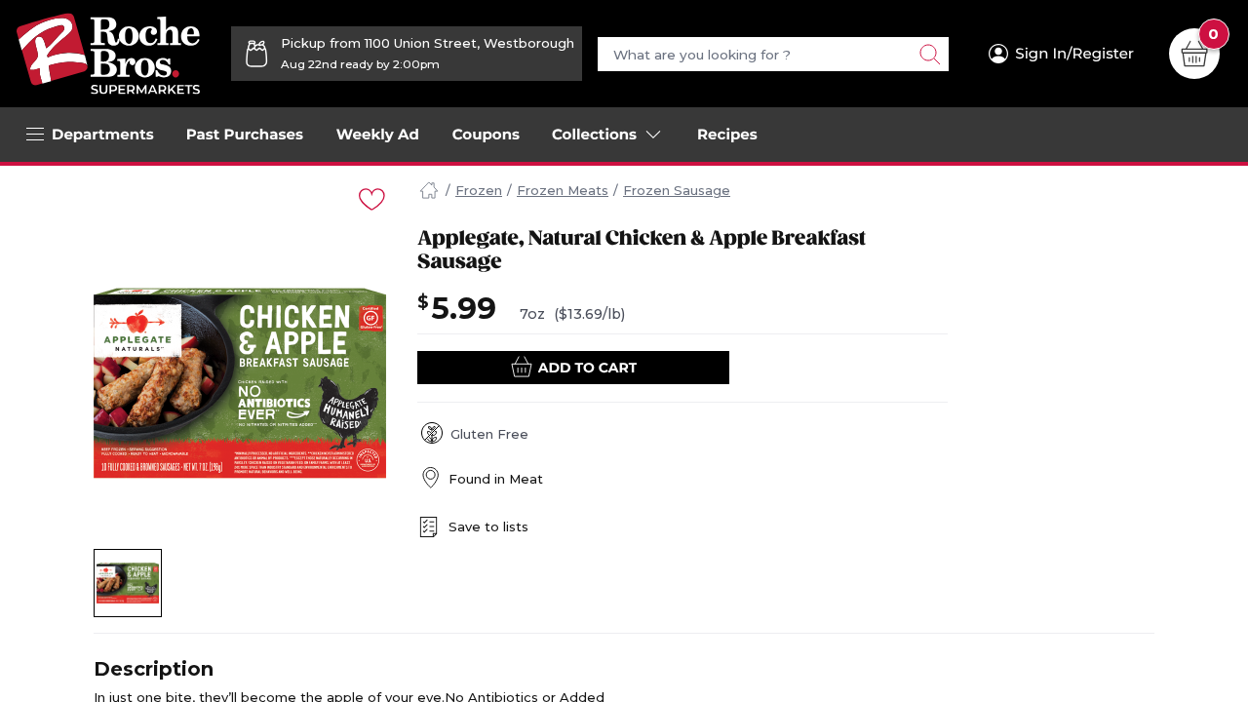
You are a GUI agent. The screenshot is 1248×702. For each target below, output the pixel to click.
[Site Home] (429, 191)
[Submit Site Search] (929, 54)
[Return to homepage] (108, 54)
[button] (128, 583)
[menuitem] (245, 134)
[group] (240, 383)
